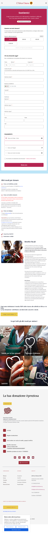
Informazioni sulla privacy (9, 511)
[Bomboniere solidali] (12, 237)
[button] (2, 3)
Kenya (4, 478)
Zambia (4, 482)
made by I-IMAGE (31, 518)
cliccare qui (8, 213)
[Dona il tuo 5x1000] (12, 235)
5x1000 (19, 478)
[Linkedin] (19, 457)
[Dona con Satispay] (12, 211)
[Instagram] (24, 457)
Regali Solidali (20, 484)
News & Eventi (6, 484)
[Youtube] (33, 457)
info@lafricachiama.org (6, 222)
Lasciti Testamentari (21, 480)
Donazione (19, 475)
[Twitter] (28, 457)
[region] (16, 523)
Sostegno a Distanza (21, 482)
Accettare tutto (16, 529)
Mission (4, 475)
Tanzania (5, 480)
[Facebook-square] (15, 457)
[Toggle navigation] (39, 3)
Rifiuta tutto (22, 526)
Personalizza (9, 526)
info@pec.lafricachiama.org (38, 489)
